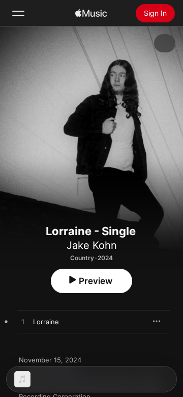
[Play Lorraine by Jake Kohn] (23, 322)
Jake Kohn (92, 245)
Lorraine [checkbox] (46, 322)
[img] (91, 13)
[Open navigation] (18, 13)
